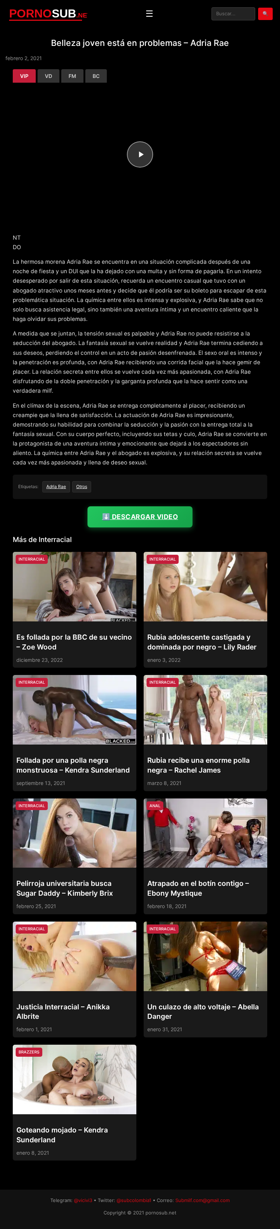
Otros (81, 486)
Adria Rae (56, 486)
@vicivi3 (83, 1200)
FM (72, 76)
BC (96, 76)
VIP (24, 76)
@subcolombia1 (134, 1200)
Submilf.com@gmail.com (202, 1200)
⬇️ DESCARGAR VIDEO (140, 517)
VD (48, 76)
